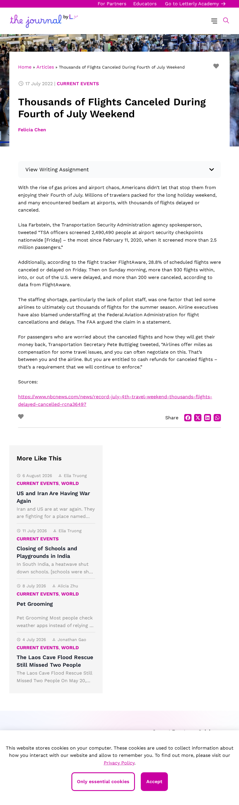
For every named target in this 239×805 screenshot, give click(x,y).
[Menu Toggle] (214, 20)
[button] (223, 20)
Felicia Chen (32, 129)
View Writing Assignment (57, 169)
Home (24, 67)
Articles (45, 67)
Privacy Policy (119, 763)
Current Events (78, 83)
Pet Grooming (35, 604)
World (70, 483)
